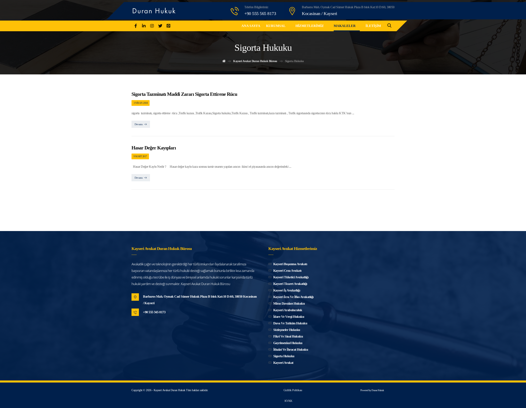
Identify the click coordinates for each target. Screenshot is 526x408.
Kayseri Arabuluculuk (287, 310)
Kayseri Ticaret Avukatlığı (290, 283)
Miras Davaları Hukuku (289, 303)
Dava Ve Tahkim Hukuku (290, 323)
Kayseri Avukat (283, 362)
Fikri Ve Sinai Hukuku (288, 336)
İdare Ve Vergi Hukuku (288, 316)
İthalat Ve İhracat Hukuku (290, 349)
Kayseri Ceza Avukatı (287, 270)
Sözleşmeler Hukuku (286, 330)
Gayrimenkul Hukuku (287, 343)
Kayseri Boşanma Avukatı (290, 264)
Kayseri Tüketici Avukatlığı (291, 277)
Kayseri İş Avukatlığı (286, 290)
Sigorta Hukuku (283, 356)
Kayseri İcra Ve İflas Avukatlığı (293, 297)
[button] (136, 26)
